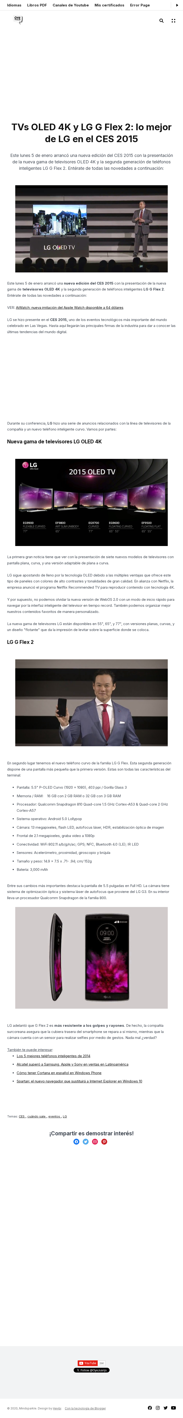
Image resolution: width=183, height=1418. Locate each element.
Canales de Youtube (71, 5)
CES (22, 1116)
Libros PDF (37, 5)
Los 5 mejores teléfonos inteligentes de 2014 (53, 1056)
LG (65, 1116)
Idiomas (14, 5)
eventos (54, 1116)
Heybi (57, 1408)
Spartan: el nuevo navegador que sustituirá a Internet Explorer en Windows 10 (79, 1081)
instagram (157, 1408)
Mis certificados (109, 5)
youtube (173, 1408)
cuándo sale (36, 1116)
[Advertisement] (51, 78)
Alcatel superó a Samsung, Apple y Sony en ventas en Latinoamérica (72, 1064)
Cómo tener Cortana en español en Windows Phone (59, 1073)
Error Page (140, 5)
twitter (165, 1408)
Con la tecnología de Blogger (85, 1408)
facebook (149, 1408)
